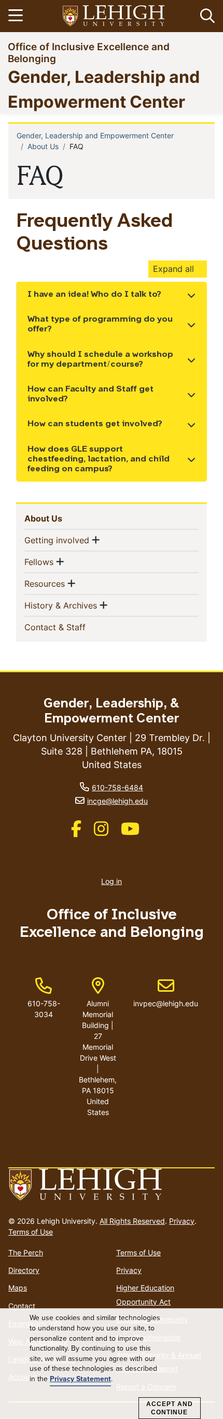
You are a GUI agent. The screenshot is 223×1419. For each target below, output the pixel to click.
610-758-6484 (117, 787)
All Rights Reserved (132, 1221)
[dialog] (111, 1364)
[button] (205, 16)
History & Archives (60, 605)
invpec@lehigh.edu (165, 992)
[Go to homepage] (111, 1184)
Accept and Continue (169, 1408)
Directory (23, 1270)
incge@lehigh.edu (117, 801)
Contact (21, 1306)
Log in (111, 881)
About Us (43, 146)
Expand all (173, 268)
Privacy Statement (80, 1379)
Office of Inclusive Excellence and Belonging (89, 52)
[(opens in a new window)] (114, 16)
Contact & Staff (71, 627)
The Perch (25, 1252)
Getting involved (56, 540)
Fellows (38, 562)
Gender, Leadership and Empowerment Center (95, 135)
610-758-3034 (43, 1008)
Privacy (181, 1221)
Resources (44, 583)
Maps (17, 1288)
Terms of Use (30, 1232)
